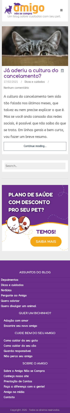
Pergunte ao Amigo (14, 295)
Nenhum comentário (16, 87)
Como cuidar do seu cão (20, 345)
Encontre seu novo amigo (20, 325)
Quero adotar (10, 301)
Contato (9, 397)
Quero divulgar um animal (18, 306)
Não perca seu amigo (18, 356)
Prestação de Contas (18, 381)
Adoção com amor (16, 320)
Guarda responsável (17, 351)
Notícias (6, 290)
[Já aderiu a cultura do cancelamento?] (35, 46)
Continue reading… (35, 146)
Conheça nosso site (16, 376)
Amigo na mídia (14, 392)
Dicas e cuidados (35, 81)
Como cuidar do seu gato (21, 340)
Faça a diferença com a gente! (24, 386)
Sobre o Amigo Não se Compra (24, 371)
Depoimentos (9, 279)
